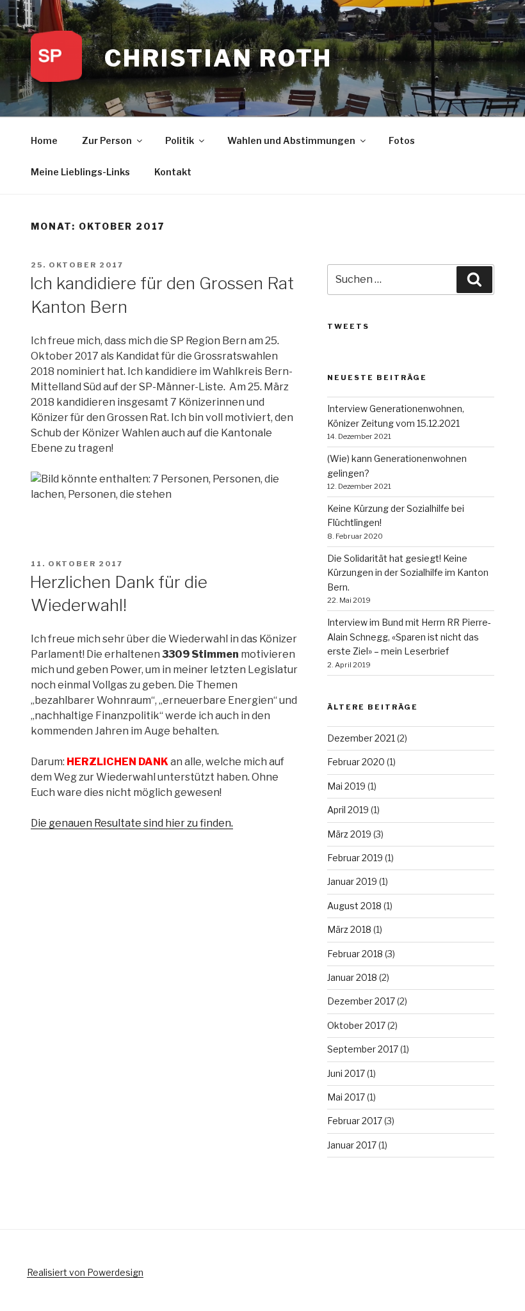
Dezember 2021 (361, 738)
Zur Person (107, 140)
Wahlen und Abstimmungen (291, 140)
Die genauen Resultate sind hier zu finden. (132, 823)
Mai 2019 (346, 786)
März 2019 (349, 834)
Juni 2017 (346, 1073)
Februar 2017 (354, 1120)
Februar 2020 (356, 761)
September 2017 (362, 1049)
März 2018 (349, 929)
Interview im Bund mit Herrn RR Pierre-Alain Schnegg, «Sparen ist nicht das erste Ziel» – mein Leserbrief (409, 636)
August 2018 (354, 905)
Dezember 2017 (361, 1001)
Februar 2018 (355, 953)
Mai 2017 (346, 1097)
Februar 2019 (355, 857)
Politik (179, 140)
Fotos (402, 140)
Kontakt (172, 171)
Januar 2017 (351, 1145)
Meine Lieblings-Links (80, 171)
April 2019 (348, 809)
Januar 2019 (352, 881)
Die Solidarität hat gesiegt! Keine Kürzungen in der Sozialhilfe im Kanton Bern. (408, 572)
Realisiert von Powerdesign (85, 1272)
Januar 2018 (352, 977)
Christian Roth (218, 58)
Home (44, 140)
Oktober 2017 (356, 1025)
